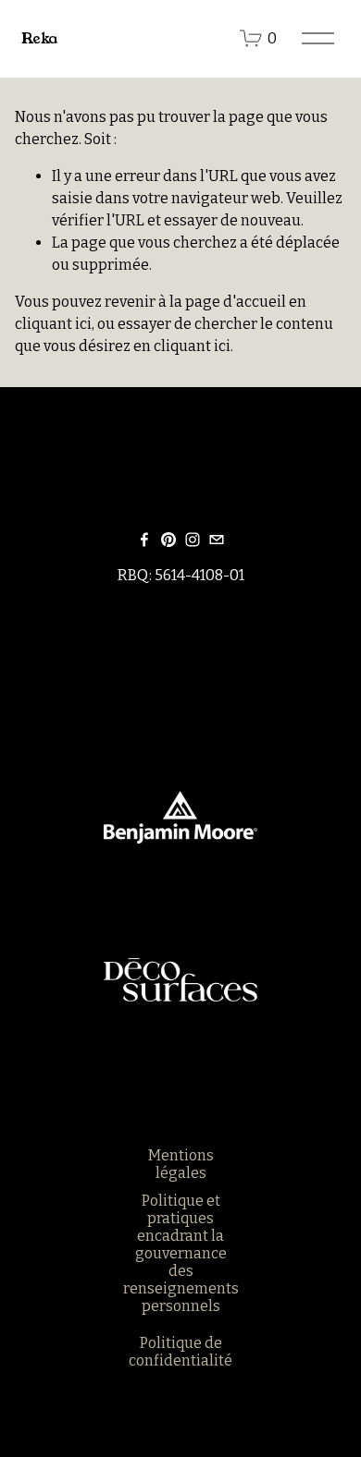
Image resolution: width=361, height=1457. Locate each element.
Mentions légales (181, 1164)
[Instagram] (192, 539)
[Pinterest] (168, 539)
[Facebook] (144, 539)
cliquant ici (53, 324)
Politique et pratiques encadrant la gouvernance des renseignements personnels (181, 1253)
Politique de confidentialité (180, 1351)
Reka (39, 38)
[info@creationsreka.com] (216, 539)
